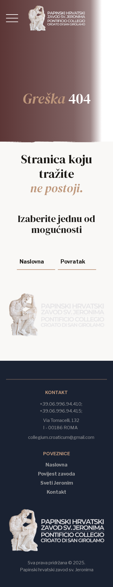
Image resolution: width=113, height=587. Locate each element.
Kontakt (56, 492)
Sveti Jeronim (56, 483)
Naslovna (56, 464)
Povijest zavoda (56, 473)
